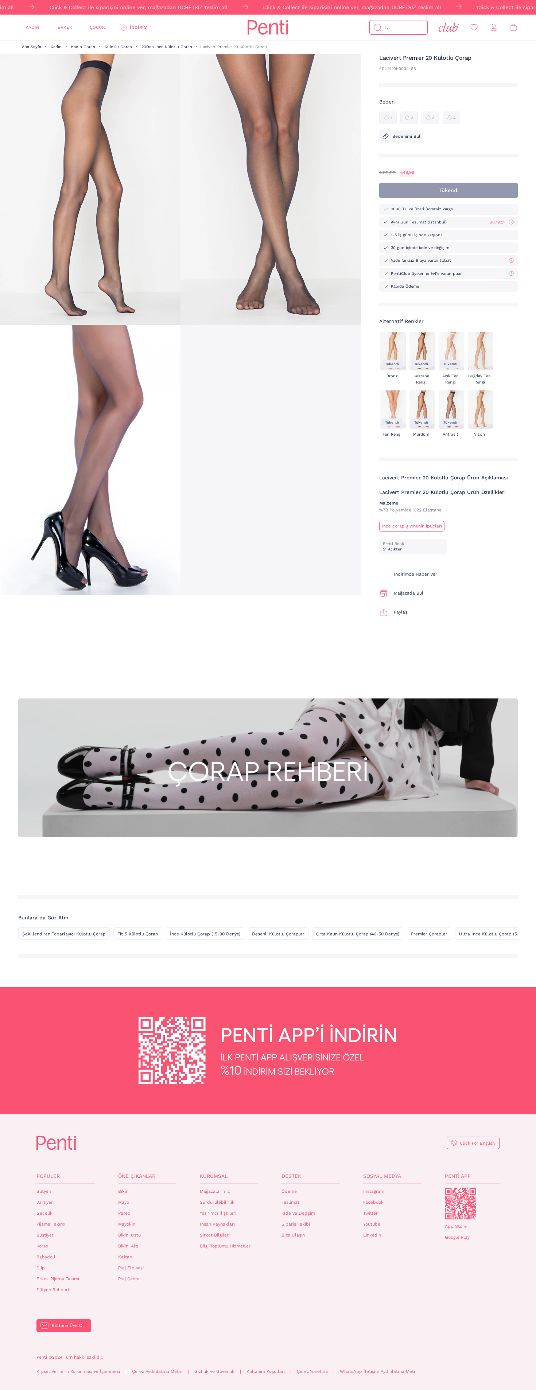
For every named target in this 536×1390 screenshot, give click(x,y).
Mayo (123, 1202)
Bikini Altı (128, 1246)
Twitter (370, 1213)
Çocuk (97, 27)
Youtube (371, 1224)
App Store (456, 1226)
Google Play (457, 1237)
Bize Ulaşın (293, 1235)
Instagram (373, 1191)
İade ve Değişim (298, 1213)
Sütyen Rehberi (52, 1289)
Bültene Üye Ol (68, 1325)
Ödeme (289, 1191)
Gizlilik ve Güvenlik (214, 1371)
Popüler (48, 1176)
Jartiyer (44, 1202)
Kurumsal (214, 1176)
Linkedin (372, 1235)
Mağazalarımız (215, 1191)
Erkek (65, 27)
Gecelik (44, 1213)
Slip (40, 1267)
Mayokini (127, 1224)
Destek (291, 1176)
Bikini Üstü (129, 1235)
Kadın (32, 27)
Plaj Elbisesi (131, 1267)
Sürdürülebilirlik (217, 1202)
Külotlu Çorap (118, 46)
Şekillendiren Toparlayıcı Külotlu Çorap (64, 934)
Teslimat (290, 1202)
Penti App (458, 1176)
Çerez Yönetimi (312, 1371)
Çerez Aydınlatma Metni (157, 1371)
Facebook (373, 1202)
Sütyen (43, 1191)
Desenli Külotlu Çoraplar (278, 934)
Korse (42, 1246)
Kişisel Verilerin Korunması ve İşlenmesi (78, 1371)
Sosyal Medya (382, 1176)
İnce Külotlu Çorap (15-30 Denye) (205, 934)
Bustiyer (45, 1235)
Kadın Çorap (83, 46)
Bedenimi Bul (406, 136)
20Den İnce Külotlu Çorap (166, 46)
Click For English (477, 1143)
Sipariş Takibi (295, 1224)
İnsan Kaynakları (217, 1224)
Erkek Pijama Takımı (57, 1278)
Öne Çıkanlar (136, 1176)
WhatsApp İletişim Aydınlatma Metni (378, 1371)
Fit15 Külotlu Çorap (137, 934)
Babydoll (45, 1256)
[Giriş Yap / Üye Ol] (493, 27)
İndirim (138, 27)
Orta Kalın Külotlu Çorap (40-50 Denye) (357, 934)
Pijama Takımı (50, 1224)
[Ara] (377, 27)
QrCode (460, 1203)
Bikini (123, 1191)
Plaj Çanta (129, 1278)
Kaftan (125, 1256)
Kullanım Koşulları (265, 1371)
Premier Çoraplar (429, 934)
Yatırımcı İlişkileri (218, 1213)
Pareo (124, 1213)
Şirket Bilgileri (215, 1235)
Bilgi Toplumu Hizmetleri (226, 1246)
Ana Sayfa (31, 46)
